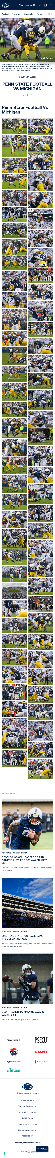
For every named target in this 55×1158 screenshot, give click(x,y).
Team (39, 14)
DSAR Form (27, 1118)
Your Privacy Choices (27, 1124)
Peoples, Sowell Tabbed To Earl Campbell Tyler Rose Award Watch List (25, 860)
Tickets (15, 14)
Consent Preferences (27, 1106)
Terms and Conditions (27, 1112)
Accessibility (27, 1136)
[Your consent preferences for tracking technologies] (4, 1153)
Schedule (28, 14)
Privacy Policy (27, 1100)
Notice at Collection (27, 1130)
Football (6, 853)
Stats (50, 14)
